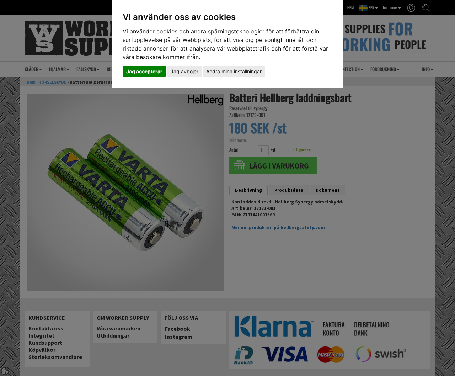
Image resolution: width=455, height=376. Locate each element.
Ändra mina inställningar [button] (234, 71)
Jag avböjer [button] (184, 71)
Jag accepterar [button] (144, 71)
